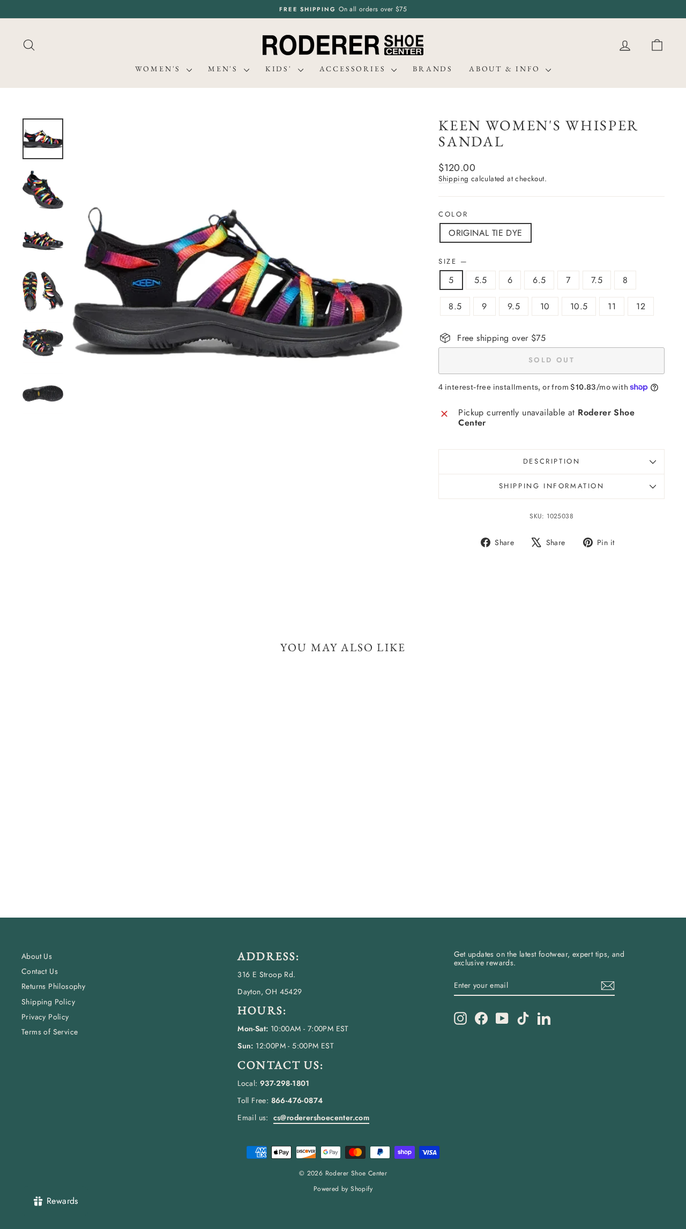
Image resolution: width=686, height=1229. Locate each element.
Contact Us (39, 971)
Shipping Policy (48, 1001)
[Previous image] (90, 282)
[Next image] (384, 282)
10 (545, 306)
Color (453, 214)
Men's (224, 68)
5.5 (480, 280)
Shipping (453, 178)
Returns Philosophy (53, 986)
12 (640, 306)
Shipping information (552, 486)
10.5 (579, 306)
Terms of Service (49, 1031)
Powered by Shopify (343, 1189)
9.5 (514, 306)
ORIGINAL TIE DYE (485, 233)
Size (452, 261)
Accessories (354, 68)
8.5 (455, 306)
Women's (159, 68)
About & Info (506, 68)
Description (551, 461)
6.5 (539, 280)
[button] (657, 45)
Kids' (280, 68)
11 (612, 306)
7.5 (596, 280)
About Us (36, 956)
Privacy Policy (45, 1016)
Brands (433, 68)
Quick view (97, 821)
